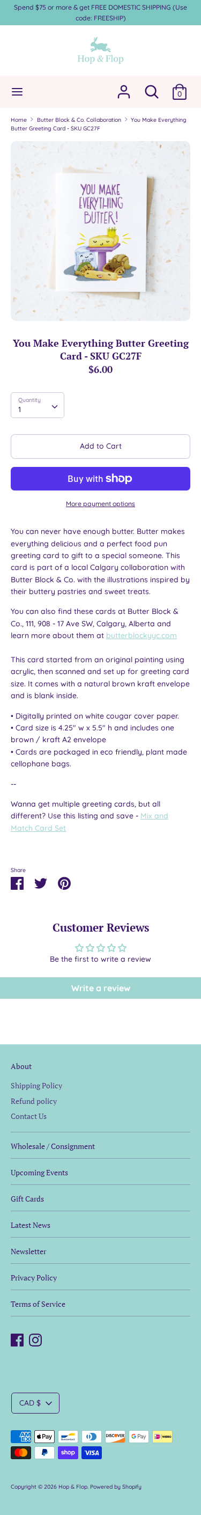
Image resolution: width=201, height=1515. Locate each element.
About (21, 1066)
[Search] (151, 87)
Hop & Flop (72, 1486)
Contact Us (29, 1116)
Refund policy (34, 1101)
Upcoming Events (39, 1172)
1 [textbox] (19, 409)
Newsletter (28, 1251)
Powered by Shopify (116, 1486)
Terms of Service (38, 1304)
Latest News (30, 1225)
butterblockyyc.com (141, 635)
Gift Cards (27, 1199)
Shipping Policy (36, 1085)
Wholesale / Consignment (53, 1146)
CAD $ (30, 1403)
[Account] (124, 87)
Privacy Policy (34, 1277)
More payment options (100, 504)
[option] (100, 231)
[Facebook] (17, 1338)
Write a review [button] (100, 988)
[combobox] (37, 405)
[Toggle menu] (17, 91)
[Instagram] (35, 1338)
